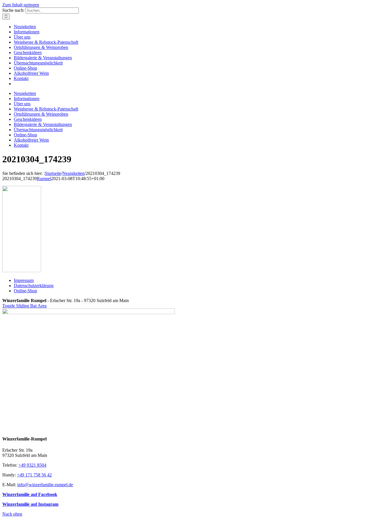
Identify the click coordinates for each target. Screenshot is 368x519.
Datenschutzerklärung (33, 285)
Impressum (24, 280)
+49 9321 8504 (32, 465)
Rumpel (44, 178)
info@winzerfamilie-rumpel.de (45, 484)
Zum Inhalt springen (20, 4)
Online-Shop (25, 290)
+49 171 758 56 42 (34, 474)
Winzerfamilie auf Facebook (29, 494)
